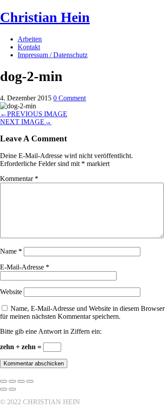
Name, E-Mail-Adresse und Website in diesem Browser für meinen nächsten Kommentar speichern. (82, 312)
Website (11, 291)
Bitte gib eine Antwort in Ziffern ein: (51, 331)
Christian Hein (45, 17)
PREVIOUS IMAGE (33, 114)
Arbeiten (30, 39)
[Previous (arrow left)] (3, 389)
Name (11, 251)
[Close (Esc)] (3, 381)
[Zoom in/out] (29, 381)
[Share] (12, 381)
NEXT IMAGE (25, 121)
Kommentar (19, 178)
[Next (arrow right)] (12, 389)
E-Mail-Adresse (24, 267)
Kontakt (29, 47)
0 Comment (69, 98)
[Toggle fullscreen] (21, 381)
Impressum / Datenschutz (53, 55)
